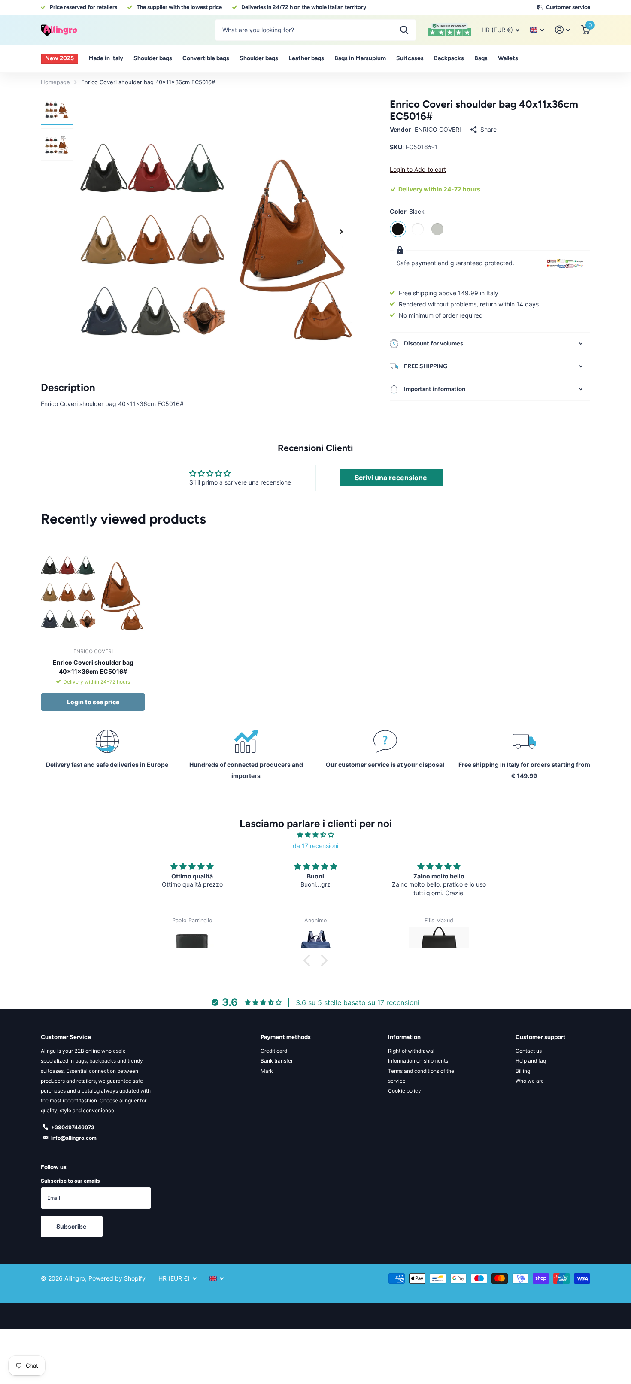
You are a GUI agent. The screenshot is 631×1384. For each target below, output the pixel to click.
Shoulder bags (152, 58)
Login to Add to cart (418, 169)
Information (404, 1037)
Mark (267, 1071)
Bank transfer (277, 1060)
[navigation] (57, 109)
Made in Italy (105, 58)
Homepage (55, 82)
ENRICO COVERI (438, 129)
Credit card (274, 1051)
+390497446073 (72, 1127)
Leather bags (306, 58)
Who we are (530, 1081)
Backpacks (449, 58)
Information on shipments (418, 1060)
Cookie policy (404, 1090)
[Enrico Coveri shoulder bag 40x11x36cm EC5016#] (93, 589)
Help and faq (531, 1060)
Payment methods (286, 1037)
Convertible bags (205, 58)
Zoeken (404, 30)
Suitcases (410, 58)
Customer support (541, 1037)
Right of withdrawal (411, 1051)
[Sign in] (562, 29)
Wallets (508, 58)
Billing (523, 1071)
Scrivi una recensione (391, 477)
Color (407, 211)
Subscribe (72, 1226)
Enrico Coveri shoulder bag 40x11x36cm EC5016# (93, 667)
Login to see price (93, 702)
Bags (481, 58)
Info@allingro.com (74, 1138)
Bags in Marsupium (360, 58)
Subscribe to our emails (70, 1181)
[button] (341, 231)
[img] (315, 834)
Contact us (529, 1051)
